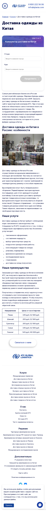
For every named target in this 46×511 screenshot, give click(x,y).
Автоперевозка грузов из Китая (23, 385)
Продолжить (30, 79)
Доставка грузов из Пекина (23, 441)
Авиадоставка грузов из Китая (23, 382)
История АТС (23, 419)
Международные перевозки (23, 376)
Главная (5, 17)
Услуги (13, 17)
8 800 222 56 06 (36, 4)
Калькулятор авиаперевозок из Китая (23, 463)
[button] (40, 505)
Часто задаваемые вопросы (23, 422)
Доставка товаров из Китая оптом (23, 400)
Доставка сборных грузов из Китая (23, 388)
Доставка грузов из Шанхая (23, 447)
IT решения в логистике (23, 460)
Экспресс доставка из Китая (23, 391)
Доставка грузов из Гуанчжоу (23, 444)
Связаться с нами (23, 342)
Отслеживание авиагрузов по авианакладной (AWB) (23, 466)
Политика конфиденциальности (23, 477)
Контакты (23, 410)
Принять (8, 505)
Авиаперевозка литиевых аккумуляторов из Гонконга (23, 438)
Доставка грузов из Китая (23, 379)
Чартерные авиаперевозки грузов (23, 432)
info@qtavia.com (36, 7)
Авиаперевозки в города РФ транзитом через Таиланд (23, 435)
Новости (23, 416)
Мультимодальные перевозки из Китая (23, 394)
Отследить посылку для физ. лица (23, 469)
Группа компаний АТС (23, 413)
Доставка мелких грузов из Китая (23, 397)
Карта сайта (23, 473)
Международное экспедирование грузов (23, 450)
